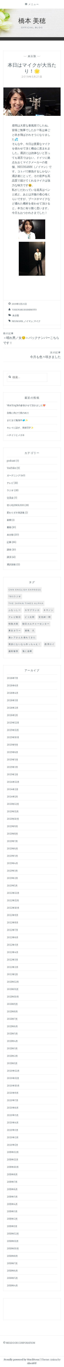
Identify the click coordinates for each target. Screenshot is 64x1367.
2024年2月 (12, 789)
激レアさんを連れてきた (22, 637)
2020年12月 (13, 1070)
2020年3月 (12, 1130)
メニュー (33, 4)
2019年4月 (12, 1204)
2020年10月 (13, 1085)
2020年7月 (12, 1100)
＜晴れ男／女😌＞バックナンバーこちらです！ (31, 338)
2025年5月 (12, 759)
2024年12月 (13, 781)
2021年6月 (12, 1026)
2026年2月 (12, 707)
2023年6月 (12, 848)
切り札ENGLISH (15, 505)
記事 (9, 542)
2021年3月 (12, 1048)
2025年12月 (13, 722)
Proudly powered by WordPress (21, 1359)
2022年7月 (12, 930)
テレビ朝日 (15, 617)
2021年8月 (12, 1011)
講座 (9, 549)
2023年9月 (12, 826)
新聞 (9, 520)
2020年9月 (12, 1092)
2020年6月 (12, 1107)
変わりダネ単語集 (16, 512)
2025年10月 (13, 737)
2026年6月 (12, 685)
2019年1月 (12, 1226)
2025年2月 (12, 774)
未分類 (32, 56)
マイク (37, 321)
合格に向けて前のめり (18, 412)
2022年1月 (12, 974)
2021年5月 (12, 1033)
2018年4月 (12, 1285)
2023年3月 (12, 870)
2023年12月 (13, 804)
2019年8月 (12, 1174)
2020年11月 (13, 1078)
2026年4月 (12, 693)
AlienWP (32, 1363)
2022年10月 (13, 907)
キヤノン (48, 610)
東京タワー (15, 630)
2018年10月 (13, 1248)
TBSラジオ (15, 596)
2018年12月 (13, 1233)
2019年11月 (12, 1159)
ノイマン (28, 321)
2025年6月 (12, 752)
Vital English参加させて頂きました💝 (26, 405)
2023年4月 (12, 863)
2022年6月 (12, 937)
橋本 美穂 (32, 20)
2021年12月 (13, 981)
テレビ (10, 482)
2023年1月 (12, 885)
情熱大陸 (13, 623)
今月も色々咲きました (45, 355)
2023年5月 (12, 855)
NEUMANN (17, 321)
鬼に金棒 (27, 651)
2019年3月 (12, 1211)
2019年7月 (12, 1181)
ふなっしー (15, 610)
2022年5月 (12, 944)
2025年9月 (12, 744)
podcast (11, 460)
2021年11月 (12, 989)
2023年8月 (12, 833)
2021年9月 (12, 1004)
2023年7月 (12, 841)
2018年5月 (12, 1278)
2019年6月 (12, 1189)
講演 (9, 557)
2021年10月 (13, 996)
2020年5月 (12, 1115)
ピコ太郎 (30, 617)
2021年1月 (12, 1063)
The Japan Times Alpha (26, 603)
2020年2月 (12, 1137)
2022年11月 (13, 900)
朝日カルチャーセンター (36, 623)
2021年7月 (12, 1019)
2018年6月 (12, 1270)
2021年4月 (12, 1041)
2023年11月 (13, 811)
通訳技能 (11, 564)
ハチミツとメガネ (16, 435)
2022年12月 (13, 893)
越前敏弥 (13, 651)
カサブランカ (32, 610)
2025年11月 (13, 730)
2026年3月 (12, 700)
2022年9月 (12, 915)
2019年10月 (13, 1167)
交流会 (10, 497)
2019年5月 (12, 1196)
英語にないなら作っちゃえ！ (25, 644)
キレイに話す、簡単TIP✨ (20, 427)
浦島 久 (30, 630)
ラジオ (10, 490)
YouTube (11, 468)
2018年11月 (12, 1241)
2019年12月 (13, 1152)
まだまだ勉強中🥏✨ (17, 420)
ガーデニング (13, 475)
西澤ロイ (49, 644)
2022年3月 (12, 959)
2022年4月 (12, 952)
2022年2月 (12, 967)
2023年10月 (13, 818)
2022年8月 (12, 922)
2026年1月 (12, 715)
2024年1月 (12, 796)
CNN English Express (25, 589)
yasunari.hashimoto (24, 310)
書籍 (9, 527)
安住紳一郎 (45, 617)
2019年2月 (12, 1218)
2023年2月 (12, 878)
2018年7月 (12, 1263)
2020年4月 (12, 1122)
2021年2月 (12, 1055)
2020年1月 (12, 1144)
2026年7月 (12, 678)
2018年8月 (12, 1256)
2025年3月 (12, 767)
